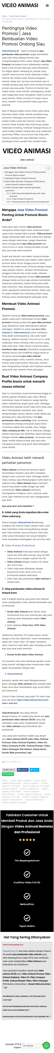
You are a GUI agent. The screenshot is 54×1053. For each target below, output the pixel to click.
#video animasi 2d (29, 789)
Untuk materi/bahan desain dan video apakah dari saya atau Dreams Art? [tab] (25, 1008)
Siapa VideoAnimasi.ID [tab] (13, 944)
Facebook (23, 770)
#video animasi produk (30, 794)
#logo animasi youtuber (36, 786)
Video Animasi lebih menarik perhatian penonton (23, 189)
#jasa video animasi (20, 781)
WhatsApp (9, 774)
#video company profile (35, 797)
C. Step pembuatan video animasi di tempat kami (29, 202)
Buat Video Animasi (18, 16)
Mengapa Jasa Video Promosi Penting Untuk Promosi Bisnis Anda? (25, 173)
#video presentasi (34, 800)
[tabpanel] (27, 970)
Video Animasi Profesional (20, 545)
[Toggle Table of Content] (46, 168)
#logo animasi (31, 783)
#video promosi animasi (14, 802)
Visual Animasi (14, 673)
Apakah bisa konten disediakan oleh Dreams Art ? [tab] (27, 1016)
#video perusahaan (12, 800)
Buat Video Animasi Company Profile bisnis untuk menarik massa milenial (25, 183)
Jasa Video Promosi (32, 210)
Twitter (35, 770)
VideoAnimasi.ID (10, 951)
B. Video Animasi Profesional (21, 199)
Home (4, 16)
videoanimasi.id (26, 522)
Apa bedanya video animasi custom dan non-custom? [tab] (24, 998)
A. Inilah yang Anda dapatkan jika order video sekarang (27, 194)
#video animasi (10, 789)
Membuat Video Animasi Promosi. (21, 178)
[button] (47, 5)
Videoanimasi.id (36, 339)
